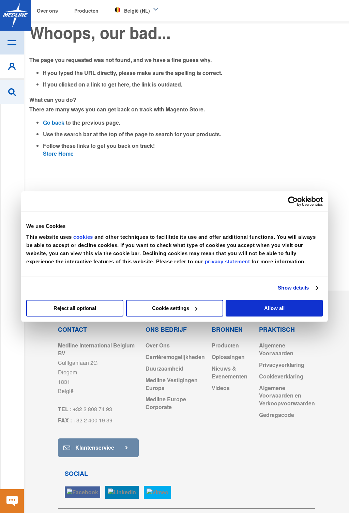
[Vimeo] (157, 492)
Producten (225, 345)
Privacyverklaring (281, 365)
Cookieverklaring (281, 376)
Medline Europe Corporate (166, 403)
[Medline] (15, 15)
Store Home (58, 153)
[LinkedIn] (122, 492)
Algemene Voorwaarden (276, 349)
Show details (293, 288)
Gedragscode (276, 415)
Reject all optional (75, 308)
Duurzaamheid (164, 368)
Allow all (274, 308)
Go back (53, 122)
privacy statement (227, 261)
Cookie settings (170, 308)
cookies (83, 237)
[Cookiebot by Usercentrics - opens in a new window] (293, 201)
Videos (221, 388)
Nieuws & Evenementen (229, 372)
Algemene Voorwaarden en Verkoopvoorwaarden (287, 395)
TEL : (85, 409)
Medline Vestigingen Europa (172, 384)
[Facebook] (82, 492)
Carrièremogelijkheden (175, 357)
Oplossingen (228, 357)
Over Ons (158, 345)
